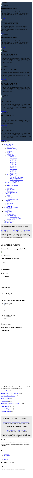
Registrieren (10, 147)
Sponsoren (9, 208)
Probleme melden (11, 219)
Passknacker (4, 111)
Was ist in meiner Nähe (12, 185)
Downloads (9, 188)
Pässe (8, 184)
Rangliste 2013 (13, 156)
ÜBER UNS (7, 200)
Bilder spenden (10, 214)
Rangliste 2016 (13, 160)
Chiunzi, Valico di (5, 406)
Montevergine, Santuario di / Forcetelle (10, 403)
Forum (8, 195)
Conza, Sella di (4, 401)
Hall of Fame (10, 174)
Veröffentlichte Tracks (12, 192)
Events (8, 196)
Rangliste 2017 (13, 162)
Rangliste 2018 (13, 163)
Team (8, 204)
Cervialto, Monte (5, 390)
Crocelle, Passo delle (6, 411)
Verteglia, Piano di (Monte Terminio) (9, 393)
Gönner (8, 210)
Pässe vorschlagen (11, 215)
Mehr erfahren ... (5, 230)
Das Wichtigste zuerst (15, 175)
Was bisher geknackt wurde (16, 177)
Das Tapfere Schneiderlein (16, 180)
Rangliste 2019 (13, 165)
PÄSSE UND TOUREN (10, 182)
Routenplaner (4, 64)
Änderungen (10, 197)
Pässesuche (3, 18)
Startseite (9, 145)
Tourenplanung (10, 191)
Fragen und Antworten (12, 149)
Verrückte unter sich (14, 181)
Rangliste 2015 (13, 159)
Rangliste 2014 (13, 158)
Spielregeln (9, 206)
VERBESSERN (8, 211)
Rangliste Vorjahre (11, 155)
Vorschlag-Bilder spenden (16, 218)
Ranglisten (9, 151)
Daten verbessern (11, 212)
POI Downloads (11, 189)
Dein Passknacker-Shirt (12, 199)
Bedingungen (10, 154)
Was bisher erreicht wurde (16, 178)
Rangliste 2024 (13, 171)
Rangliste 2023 (13, 170)
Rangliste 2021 (13, 167)
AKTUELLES (7, 193)
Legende (9, 186)
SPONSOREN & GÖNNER (11, 207)
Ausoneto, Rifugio (5, 409)
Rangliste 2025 (13, 173)
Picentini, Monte (5, 398)
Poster (8, 152)
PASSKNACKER (8, 144)
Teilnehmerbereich (11, 148)
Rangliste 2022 (13, 169)
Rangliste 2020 (13, 166)
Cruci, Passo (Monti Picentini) (8, 396)
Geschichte (9, 202)
